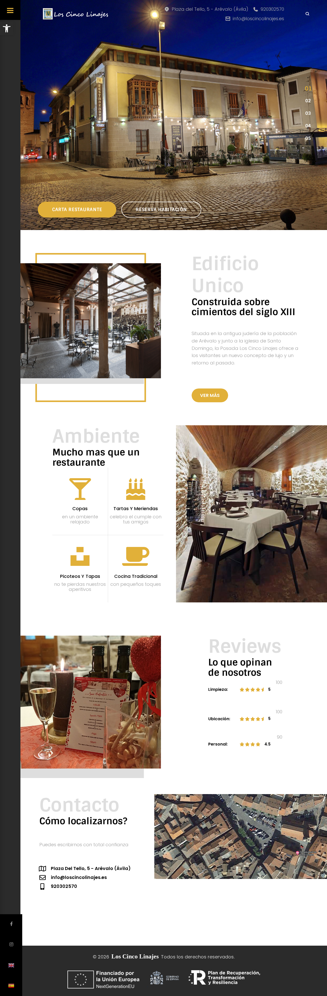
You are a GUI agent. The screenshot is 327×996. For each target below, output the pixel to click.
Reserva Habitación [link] (161, 210)
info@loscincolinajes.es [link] (258, 18)
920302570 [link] (272, 9)
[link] (6, 28)
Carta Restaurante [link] (77, 210)
